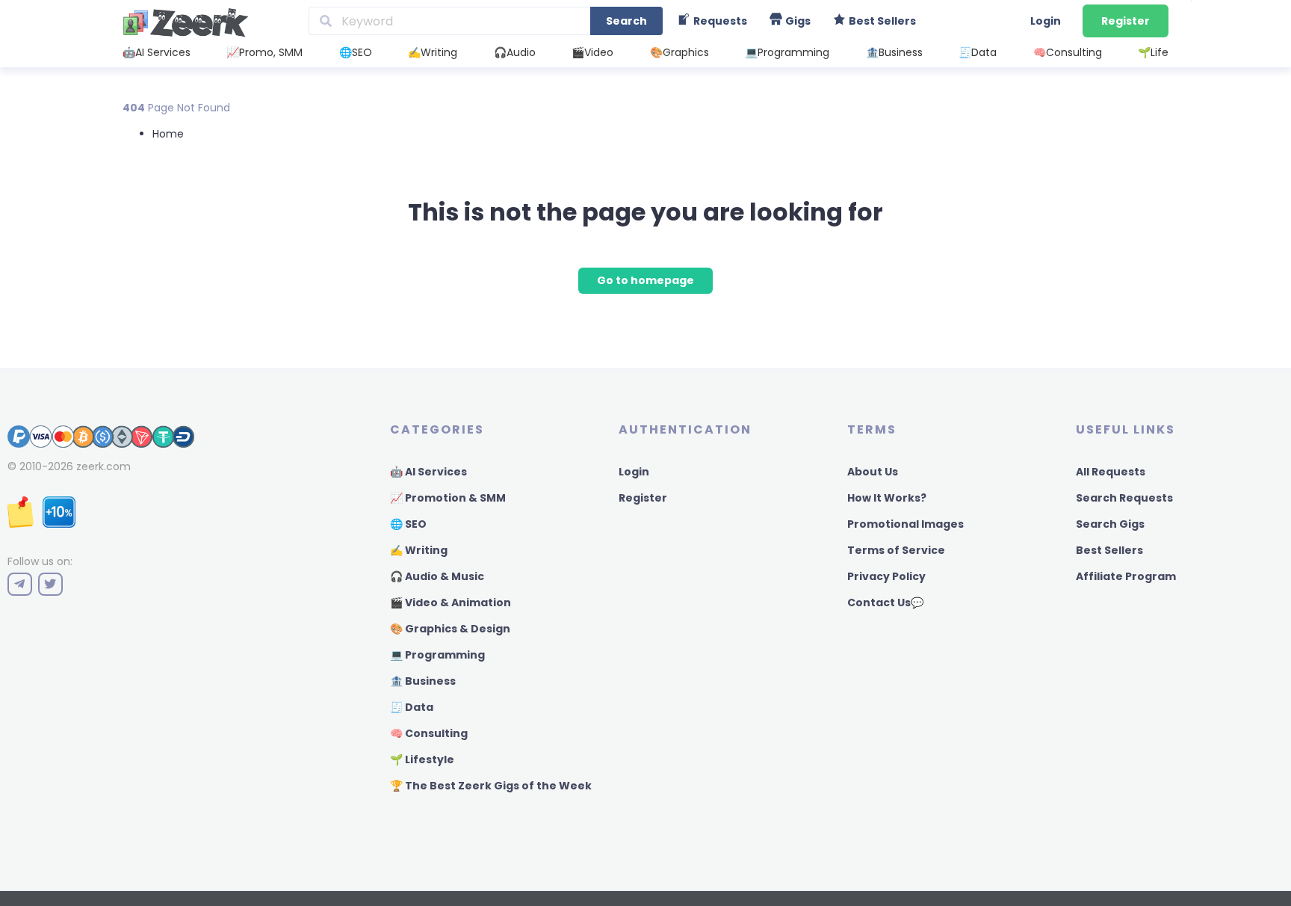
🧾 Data (411, 707)
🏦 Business (423, 681)
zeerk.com (103, 466)
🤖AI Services (157, 52)
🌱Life (1153, 52)
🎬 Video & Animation (450, 602)
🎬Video (592, 52)
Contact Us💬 (885, 602)
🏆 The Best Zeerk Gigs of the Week (491, 785)
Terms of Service (896, 550)
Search (626, 20)
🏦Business (894, 52)
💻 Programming (437, 654)
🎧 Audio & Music (437, 576)
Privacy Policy (886, 576)
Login (1045, 20)
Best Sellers (1109, 550)
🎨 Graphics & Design (450, 628)
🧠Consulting (1067, 52)
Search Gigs (1110, 524)
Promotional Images (905, 524)
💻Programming (787, 52)
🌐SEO (355, 52)
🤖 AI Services (428, 471)
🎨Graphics (679, 52)
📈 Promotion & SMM (448, 497)
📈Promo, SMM (264, 52)
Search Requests (1124, 497)
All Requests (1110, 471)
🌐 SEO (408, 524)
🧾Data (978, 52)
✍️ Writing (419, 550)
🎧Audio (515, 52)
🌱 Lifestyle (422, 759)
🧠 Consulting (429, 733)
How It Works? (886, 497)
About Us (872, 471)
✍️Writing (432, 52)
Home (168, 133)
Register (1125, 20)
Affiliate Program (1126, 576)
